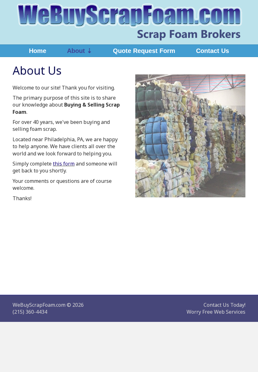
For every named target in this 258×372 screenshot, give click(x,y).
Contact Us (212, 50)
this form (64, 163)
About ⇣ (79, 50)
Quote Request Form (144, 50)
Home (37, 50)
